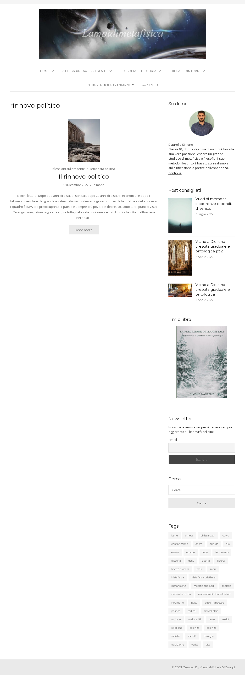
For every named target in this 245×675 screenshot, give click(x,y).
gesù (191, 560)
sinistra (175, 636)
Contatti (150, 84)
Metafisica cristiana (203, 577)
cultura (214, 544)
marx (213, 569)
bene (174, 535)
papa (194, 602)
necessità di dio (181, 594)
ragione (176, 619)
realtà (225, 619)
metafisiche (178, 586)
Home (45, 71)
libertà (221, 560)
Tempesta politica (102, 169)
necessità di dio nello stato (214, 594)
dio (228, 544)
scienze (211, 627)
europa (190, 552)
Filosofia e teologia (138, 71)
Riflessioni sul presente (85, 71)
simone (99, 185)
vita (208, 644)
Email (172, 439)
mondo (226, 586)
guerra (206, 560)
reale (212, 619)
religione (176, 627)
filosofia (176, 560)
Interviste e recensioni (108, 84)
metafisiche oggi (204, 586)
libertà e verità (180, 569)
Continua (175, 173)
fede (205, 552)
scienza (194, 627)
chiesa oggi (208, 535)
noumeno (177, 602)
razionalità (194, 619)
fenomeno (221, 552)
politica (175, 611)
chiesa (189, 535)
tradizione (177, 644)
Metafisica (177, 577)
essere (175, 552)
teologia (209, 636)
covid (226, 535)
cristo (198, 544)
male (199, 569)
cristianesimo (179, 544)
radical (192, 611)
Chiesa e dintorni (185, 71)
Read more (84, 230)
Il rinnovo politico (84, 176)
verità (194, 644)
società (192, 636)
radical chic (211, 611)
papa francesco (214, 602)
